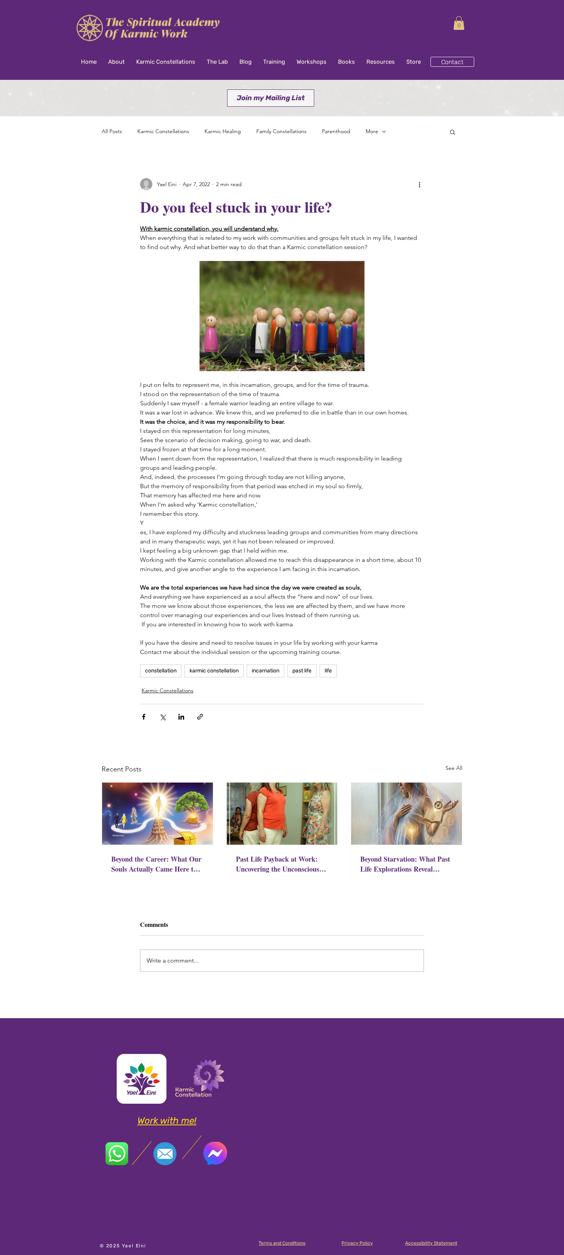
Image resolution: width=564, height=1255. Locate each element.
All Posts (112, 131)
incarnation (265, 670)
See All (453, 768)
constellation (160, 670)
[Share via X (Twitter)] (162, 716)
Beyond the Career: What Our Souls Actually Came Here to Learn (156, 864)
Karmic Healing (222, 131)
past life (302, 670)
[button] (459, 23)
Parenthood (336, 131)
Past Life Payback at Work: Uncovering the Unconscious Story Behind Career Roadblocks (277, 864)
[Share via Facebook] (143, 716)
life (328, 670)
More (372, 131)
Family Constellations (281, 131)
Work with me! (166, 1120)
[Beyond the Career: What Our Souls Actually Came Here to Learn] (157, 814)
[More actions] (419, 184)
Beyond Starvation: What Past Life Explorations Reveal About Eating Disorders (405, 864)
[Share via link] (200, 716)
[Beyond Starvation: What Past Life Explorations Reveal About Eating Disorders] (406, 814)
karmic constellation (214, 670)
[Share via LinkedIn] (181, 716)
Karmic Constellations (163, 131)
